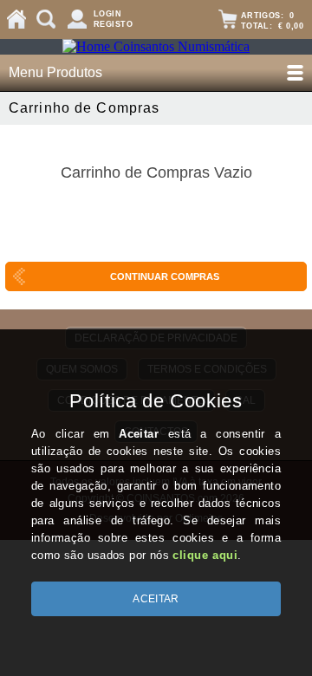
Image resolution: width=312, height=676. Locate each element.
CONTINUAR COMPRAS (164, 276)
